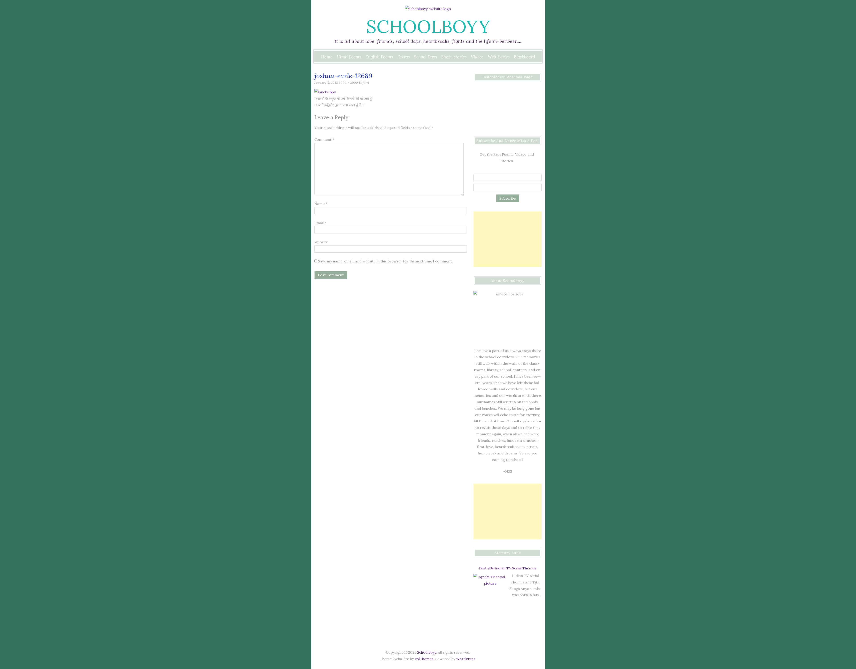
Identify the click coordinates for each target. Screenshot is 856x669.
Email (320, 223)
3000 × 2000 (348, 83)
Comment (324, 139)
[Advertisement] (507, 239)
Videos (477, 56)
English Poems (379, 56)
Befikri (364, 83)
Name (320, 203)
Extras (403, 56)
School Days (425, 56)
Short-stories (454, 56)
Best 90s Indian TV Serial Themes (507, 568)
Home (326, 56)
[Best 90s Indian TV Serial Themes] (490, 591)
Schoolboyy (428, 26)
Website (321, 242)
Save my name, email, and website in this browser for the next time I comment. (385, 261)
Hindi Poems (349, 56)
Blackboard (524, 56)
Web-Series (499, 56)
